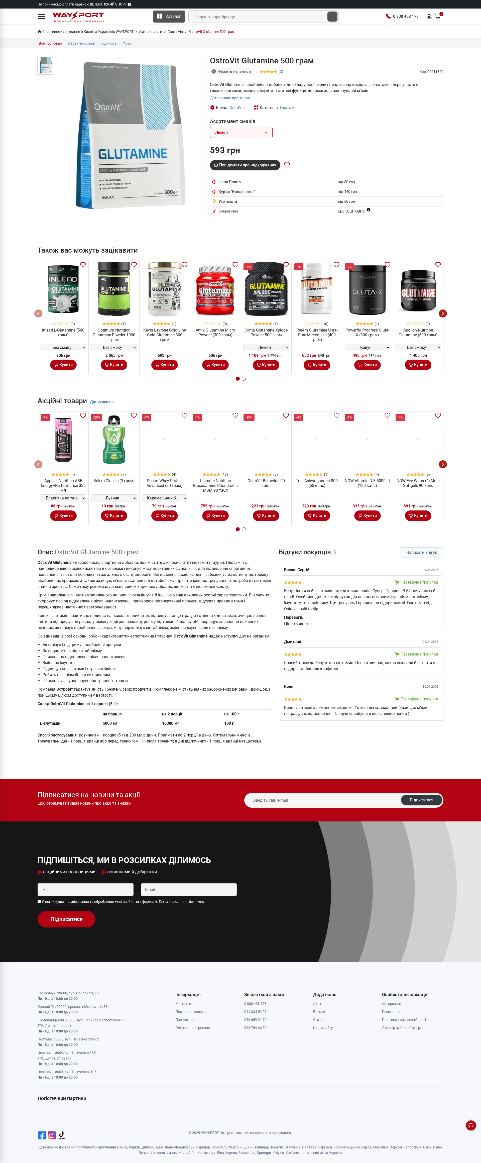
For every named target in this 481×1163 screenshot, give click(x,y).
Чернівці (203, 1147)
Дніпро (147, 1147)
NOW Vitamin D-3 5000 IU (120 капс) (367, 483)
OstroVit (236, 107)
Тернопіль (219, 1147)
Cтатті (318, 1020)
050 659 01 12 (255, 1020)
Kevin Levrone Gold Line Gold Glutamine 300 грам (164, 335)
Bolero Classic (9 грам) (114, 480)
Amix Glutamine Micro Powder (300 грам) (215, 332)
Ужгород (157, 1153)
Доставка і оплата (190, 1012)
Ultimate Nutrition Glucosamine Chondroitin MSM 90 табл (215, 485)
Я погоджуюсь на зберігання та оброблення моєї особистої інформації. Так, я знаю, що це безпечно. (123, 901)
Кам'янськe (295, 1153)
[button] (42, 16)
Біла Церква (227, 1153)
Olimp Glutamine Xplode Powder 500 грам (266, 332)
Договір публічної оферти (403, 1028)
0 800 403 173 (406, 16)
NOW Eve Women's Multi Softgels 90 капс (418, 483)
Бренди (319, 1012)
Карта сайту (323, 1028)
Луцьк (144, 1153)
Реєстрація (391, 1012)
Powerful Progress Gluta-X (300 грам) (367, 332)
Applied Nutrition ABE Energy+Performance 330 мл (63, 485)
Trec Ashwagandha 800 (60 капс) (317, 483)
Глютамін (289, 107)
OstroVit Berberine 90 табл (266, 483)
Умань (171, 1153)
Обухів (278, 1153)
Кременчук (206, 1153)
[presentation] (38, 313)
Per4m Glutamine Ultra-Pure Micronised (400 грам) (316, 335)
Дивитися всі (102, 401)
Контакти (183, 1004)
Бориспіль (246, 1153)
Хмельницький (241, 1147)
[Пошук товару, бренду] (332, 17)
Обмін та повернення (192, 1028)
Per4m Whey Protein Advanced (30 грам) (165, 483)
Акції (317, 1004)
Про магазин (185, 1020)
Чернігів (276, 1147)
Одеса (366, 1147)
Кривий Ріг (187, 1153)
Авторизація (392, 1004)
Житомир (293, 1147)
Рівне (437, 1147)
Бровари (264, 1153)
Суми (427, 1147)
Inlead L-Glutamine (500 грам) (63, 332)
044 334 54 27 (255, 1012)
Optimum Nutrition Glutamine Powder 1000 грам (114, 335)
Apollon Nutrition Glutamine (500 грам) (418, 332)
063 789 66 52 (255, 1028)
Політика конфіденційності (404, 1020)
